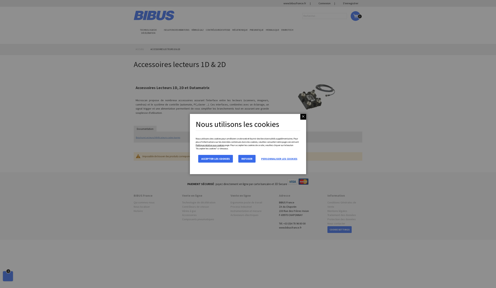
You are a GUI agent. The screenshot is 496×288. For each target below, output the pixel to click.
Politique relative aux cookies (210, 145)
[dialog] (248, 144)
